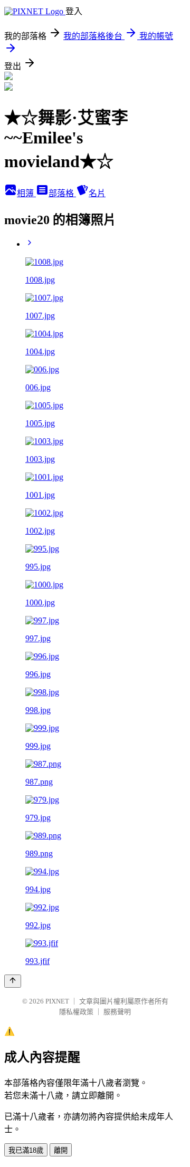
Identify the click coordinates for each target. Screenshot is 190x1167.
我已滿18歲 (25, 1150)
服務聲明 (117, 1012)
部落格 (62, 193)
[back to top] (12, 981)
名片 (97, 193)
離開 (61, 1150)
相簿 (26, 193)
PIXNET (57, 1001)
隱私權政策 (76, 1012)
